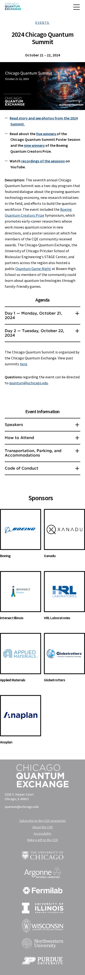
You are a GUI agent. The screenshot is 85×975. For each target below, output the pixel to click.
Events (42, 22)
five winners (46, 133)
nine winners (34, 145)
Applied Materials (12, 679)
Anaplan (6, 742)
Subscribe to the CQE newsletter (42, 821)
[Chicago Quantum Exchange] (13, 8)
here (23, 364)
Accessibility (42, 833)
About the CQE (42, 827)
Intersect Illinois (11, 617)
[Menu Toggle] (76, 9)
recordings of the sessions (43, 161)
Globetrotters (54, 679)
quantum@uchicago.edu (28, 382)
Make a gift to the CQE (42, 840)
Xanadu (49, 555)
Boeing (5, 555)
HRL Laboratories (57, 617)
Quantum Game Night (33, 268)
